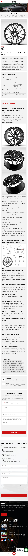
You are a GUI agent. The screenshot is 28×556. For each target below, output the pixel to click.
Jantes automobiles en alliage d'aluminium (13, 367)
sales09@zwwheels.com (10, 455)
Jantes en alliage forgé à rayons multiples (13, 369)
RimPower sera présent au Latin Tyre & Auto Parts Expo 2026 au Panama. (18, 527)
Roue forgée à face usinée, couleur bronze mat (13, 372)
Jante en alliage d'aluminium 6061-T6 (12, 365)
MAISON (12, 15)
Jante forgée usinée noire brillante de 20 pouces (14, 403)
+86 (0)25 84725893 (8, 451)
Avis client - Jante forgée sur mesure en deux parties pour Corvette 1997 (17, 535)
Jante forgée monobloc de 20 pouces (12, 361)
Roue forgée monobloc (20, 15)
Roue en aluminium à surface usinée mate (13, 363)
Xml (4, 550)
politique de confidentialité (12, 550)
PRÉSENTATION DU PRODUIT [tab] (9, 103)
